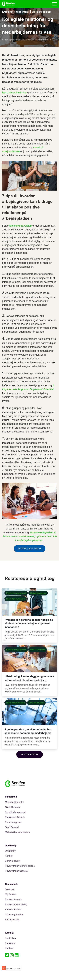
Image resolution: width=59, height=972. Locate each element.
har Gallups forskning (14, 92)
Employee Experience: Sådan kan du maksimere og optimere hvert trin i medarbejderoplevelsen (29, 536)
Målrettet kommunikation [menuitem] (17, 832)
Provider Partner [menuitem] (13, 909)
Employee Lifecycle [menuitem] (15, 817)
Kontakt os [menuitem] (10, 938)
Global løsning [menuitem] (12, 807)
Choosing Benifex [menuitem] (14, 914)
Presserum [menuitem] (10, 943)
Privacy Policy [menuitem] (12, 919)
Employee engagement (15, 11)
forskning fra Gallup (20, 225)
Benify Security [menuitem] (12, 860)
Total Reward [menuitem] (12, 827)
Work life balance (42, 11)
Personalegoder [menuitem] (13, 822)
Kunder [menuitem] (8, 855)
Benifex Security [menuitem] (13, 899)
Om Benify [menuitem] (10, 850)
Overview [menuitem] (10, 889)
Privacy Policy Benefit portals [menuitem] (20, 865)
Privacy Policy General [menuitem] (16, 870)
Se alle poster (30, 754)
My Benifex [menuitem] (10, 894)
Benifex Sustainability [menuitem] (16, 904)
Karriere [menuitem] (9, 948)
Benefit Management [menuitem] (15, 812)
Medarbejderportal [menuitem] (14, 802)
